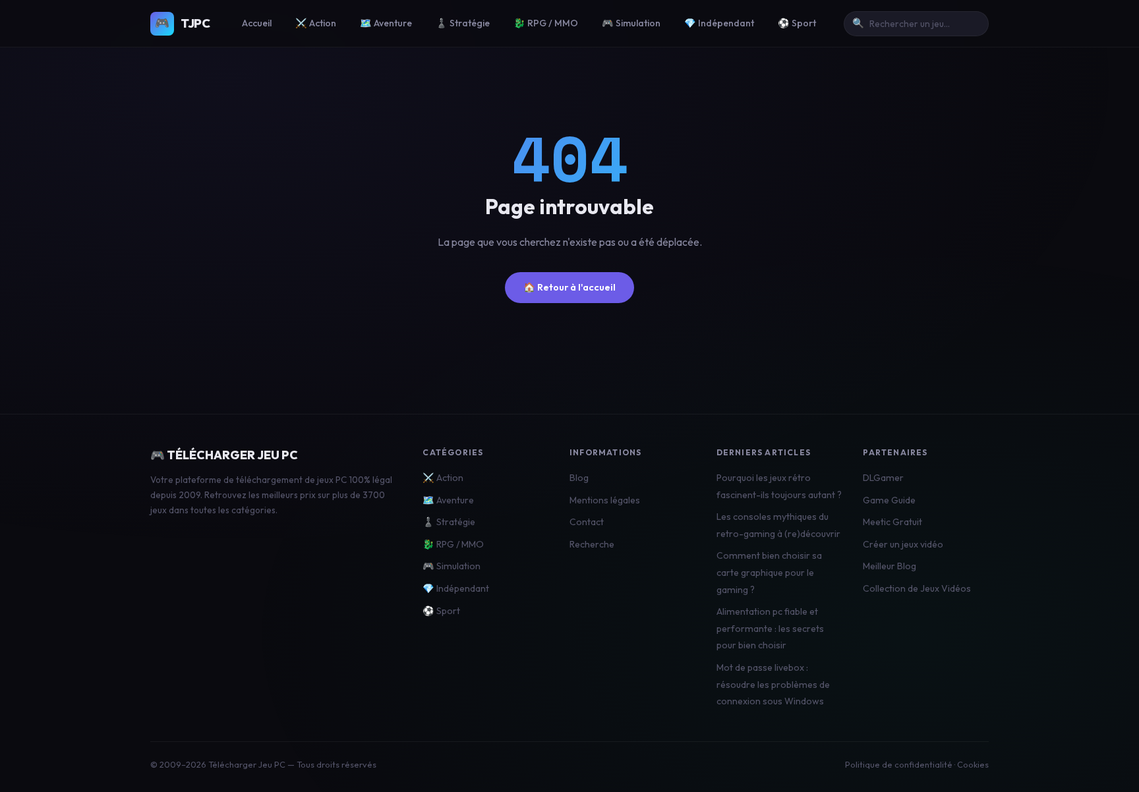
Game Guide (889, 500)
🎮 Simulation (631, 23)
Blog (579, 478)
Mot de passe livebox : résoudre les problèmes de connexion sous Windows (773, 684)
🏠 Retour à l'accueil (569, 287)
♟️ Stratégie (463, 23)
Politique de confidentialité (898, 764)
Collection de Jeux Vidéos (917, 588)
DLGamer (883, 478)
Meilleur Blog (889, 566)
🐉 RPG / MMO (545, 23)
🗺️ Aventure (386, 23)
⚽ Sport (797, 23)
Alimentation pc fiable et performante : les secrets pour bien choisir (770, 628)
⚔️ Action (315, 23)
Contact (587, 522)
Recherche (592, 544)
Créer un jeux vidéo (903, 544)
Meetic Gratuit (892, 522)
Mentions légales (605, 500)
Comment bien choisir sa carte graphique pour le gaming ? (769, 572)
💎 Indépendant (719, 23)
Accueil (257, 23)
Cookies (973, 764)
